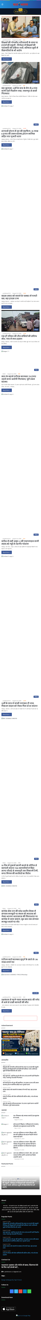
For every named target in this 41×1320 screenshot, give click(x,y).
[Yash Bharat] (20, 4)
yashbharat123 (7, 40)
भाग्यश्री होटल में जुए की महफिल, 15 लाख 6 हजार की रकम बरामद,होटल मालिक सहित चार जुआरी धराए (19, 134)
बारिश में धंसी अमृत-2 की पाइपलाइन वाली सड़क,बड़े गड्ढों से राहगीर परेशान (20, 542)
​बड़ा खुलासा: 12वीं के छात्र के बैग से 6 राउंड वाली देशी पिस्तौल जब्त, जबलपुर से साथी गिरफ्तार (19, 91)
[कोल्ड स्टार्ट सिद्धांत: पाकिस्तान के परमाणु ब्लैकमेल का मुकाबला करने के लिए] (6, 1126)
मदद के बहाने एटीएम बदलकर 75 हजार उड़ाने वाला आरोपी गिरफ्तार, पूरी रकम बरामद (18, 379)
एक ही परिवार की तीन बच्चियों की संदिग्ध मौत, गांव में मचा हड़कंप (19, 337)
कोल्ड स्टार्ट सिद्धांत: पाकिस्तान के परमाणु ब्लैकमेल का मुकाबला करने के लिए (25, 1125)
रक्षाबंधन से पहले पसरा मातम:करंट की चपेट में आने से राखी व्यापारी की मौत (20, 1001)
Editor (4, 374)
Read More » (6, 59)
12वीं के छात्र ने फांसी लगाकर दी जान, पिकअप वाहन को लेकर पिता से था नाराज (19, 704)
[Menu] (2, 5)
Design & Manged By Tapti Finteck (11, 1280)
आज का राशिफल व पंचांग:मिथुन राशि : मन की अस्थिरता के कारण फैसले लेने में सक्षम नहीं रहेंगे (25, 1135)
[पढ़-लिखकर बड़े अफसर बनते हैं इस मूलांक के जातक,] (6, 1118)
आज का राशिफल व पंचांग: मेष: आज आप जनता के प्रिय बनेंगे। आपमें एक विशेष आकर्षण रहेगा (25, 1155)
